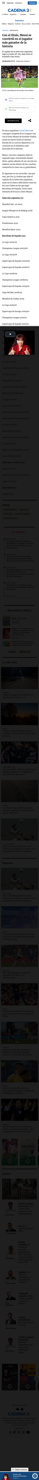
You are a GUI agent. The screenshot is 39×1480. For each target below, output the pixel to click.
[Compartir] (29, 121)
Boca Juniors (26, 24)
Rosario (32, 14)
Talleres (4, 24)
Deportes (10, 3)
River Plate (35, 24)
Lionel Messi (25, 130)
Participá (32, 3)
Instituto (18, 24)
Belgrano (11, 24)
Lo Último (5, 14)
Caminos (18, 3)
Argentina (13, 14)
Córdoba (23, 14)
